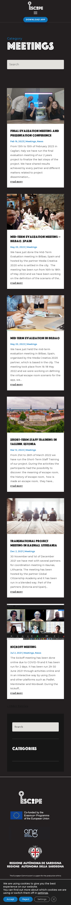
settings (43, 892)
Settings (42, 899)
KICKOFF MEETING (23, 647)
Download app (35, 19)
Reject (25, 899)
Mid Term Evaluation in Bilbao (35, 338)
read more (16, 181)
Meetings (31, 141)
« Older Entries (17, 706)
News (40, 141)
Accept (10, 899)
